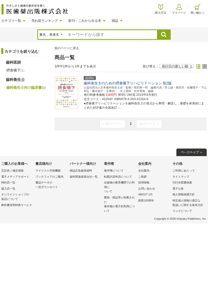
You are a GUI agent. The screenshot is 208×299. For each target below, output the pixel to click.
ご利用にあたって (183, 170)
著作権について (114, 170)
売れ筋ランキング (44, 21)
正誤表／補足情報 (12, 170)
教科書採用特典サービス (16, 205)
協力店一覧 (8, 188)
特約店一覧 (8, 182)
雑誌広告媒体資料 (81, 170)
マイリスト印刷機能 (48, 170)
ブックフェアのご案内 (49, 176)
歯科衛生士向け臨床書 (26, 87)
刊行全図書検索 (182, 182)
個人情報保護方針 (183, 194)
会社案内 (143, 170)
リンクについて (182, 210)
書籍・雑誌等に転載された (119, 204)
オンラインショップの (15, 196)
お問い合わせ (146, 188)
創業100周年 (146, 200)
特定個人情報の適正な (187, 203)
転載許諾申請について (118, 176)
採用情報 (143, 182)
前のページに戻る (67, 48)
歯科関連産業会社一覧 (84, 176)
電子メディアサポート (15, 176)
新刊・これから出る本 (84, 21)
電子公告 (178, 188)
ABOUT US (145, 194)
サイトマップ (180, 176)
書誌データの (47, 185)
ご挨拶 (142, 176)
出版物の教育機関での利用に (119, 187)
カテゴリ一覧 (11, 21)
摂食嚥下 (15, 70)
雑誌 (115, 21)
